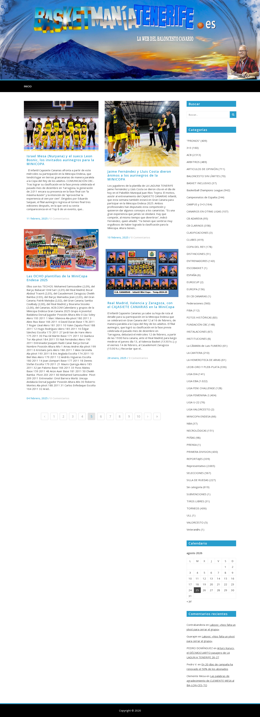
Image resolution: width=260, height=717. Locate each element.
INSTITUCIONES (197, 338)
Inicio (28, 86)
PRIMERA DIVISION (199, 451)
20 (211, 584)
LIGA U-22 (193, 402)
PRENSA (192, 444)
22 (225, 584)
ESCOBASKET (195, 268)
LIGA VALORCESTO (198, 409)
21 (218, 584)
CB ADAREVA (194, 218)
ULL (189, 515)
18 (197, 584)
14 (218, 578)
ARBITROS (193, 162)
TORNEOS (193, 508)
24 (190, 590)
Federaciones (195, 303)
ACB (189, 155)
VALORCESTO (195, 522)
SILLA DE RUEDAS (198, 480)
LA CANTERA (194, 353)
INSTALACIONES (197, 331)
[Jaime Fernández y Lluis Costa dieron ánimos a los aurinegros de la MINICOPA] (142, 133)
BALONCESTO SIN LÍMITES (203, 176)
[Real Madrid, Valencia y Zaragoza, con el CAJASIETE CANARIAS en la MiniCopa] (142, 273)
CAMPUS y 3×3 (196, 204)
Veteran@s (193, 529)
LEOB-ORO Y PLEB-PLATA (203, 367)
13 (211, 578)
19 (204, 584)
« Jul (189, 601)
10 (138, 416)
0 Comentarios (59, 218)
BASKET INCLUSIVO (199, 183)
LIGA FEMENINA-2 (198, 395)
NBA (189, 423)
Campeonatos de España (202, 197)
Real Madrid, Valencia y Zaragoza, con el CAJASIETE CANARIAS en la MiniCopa (141, 305)
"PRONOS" (193, 140)
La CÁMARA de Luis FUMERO (204, 345)
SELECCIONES (195, 473)
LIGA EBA (192, 381)
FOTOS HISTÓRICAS (199, 317)
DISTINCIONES (196, 254)
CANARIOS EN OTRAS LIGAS (204, 211)
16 (232, 578)
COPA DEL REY (196, 246)
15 (225, 578)
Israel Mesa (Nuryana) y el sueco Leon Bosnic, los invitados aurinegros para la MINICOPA (60, 160)
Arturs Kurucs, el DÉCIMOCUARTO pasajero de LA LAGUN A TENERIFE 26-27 (211, 652)
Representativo (196, 466)
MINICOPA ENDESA (198, 416)
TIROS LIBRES (195, 501)
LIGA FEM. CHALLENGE (201, 388)
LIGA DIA (192, 374)
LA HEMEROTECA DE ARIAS (204, 360)
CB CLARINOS (195, 225)
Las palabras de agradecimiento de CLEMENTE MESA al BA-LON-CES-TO (210, 680)
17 (190, 584)
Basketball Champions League (205, 190)
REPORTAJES (195, 459)
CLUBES (191, 239)
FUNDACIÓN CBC (197, 324)
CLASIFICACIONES (198, 232)
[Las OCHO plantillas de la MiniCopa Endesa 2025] (61, 250)
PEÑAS (191, 437)
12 (204, 578)
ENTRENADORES (197, 261)
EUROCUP (193, 282)
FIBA (189, 310)
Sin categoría (194, 487)
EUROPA (192, 289)
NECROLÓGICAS (197, 430)
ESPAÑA (192, 275)
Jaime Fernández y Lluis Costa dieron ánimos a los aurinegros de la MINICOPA (139, 175)
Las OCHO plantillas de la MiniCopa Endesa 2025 (57, 278)
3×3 (189, 148)
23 (232, 584)
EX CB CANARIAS (197, 296)
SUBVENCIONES (196, 494)
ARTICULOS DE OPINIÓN (202, 169)
